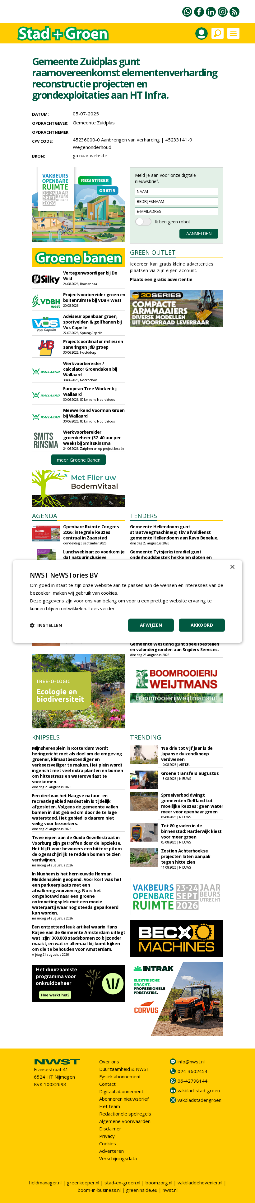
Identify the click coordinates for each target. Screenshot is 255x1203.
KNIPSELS (46, 737)
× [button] (232, 567)
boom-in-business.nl (99, 1190)
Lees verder (101, 608)
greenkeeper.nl (83, 1182)
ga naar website (90, 155)
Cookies (107, 1143)
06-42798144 (192, 1081)
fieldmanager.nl (45, 1182)
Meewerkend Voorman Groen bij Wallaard (94, 413)
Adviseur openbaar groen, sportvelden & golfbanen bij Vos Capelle (92, 321)
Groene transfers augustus (190, 773)
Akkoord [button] (202, 625)
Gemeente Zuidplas (94, 122)
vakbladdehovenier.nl (200, 1182)
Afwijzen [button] (151, 625)
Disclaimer (110, 1128)
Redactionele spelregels (125, 1114)
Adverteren (111, 1151)
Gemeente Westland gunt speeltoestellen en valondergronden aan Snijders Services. (174, 646)
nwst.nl (170, 1190)
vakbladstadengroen (199, 1100)
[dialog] (127, 601)
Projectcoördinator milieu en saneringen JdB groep (93, 344)
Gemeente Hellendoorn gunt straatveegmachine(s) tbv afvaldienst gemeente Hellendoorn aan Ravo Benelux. (174, 532)
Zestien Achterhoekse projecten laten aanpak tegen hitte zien (186, 856)
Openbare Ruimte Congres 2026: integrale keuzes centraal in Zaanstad (91, 532)
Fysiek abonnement (120, 1076)
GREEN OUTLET (153, 252)
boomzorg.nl (159, 1182)
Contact (107, 1084)
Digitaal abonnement (121, 1091)
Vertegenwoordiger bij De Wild (90, 275)
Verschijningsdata (118, 1158)
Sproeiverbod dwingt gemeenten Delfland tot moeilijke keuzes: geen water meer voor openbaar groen (192, 803)
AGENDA (44, 516)
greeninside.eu (141, 1190)
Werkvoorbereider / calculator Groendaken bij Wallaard (90, 369)
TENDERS (143, 516)
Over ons (109, 1061)
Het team (109, 1106)
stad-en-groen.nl (122, 1182)
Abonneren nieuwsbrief (124, 1099)
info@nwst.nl (191, 1061)
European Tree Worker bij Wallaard (90, 391)
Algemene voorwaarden (125, 1121)
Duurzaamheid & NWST (124, 1069)
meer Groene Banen (78, 460)
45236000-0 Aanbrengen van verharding (116, 139)
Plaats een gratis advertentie (161, 279)
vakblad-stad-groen (199, 1090)
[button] (46, 625)
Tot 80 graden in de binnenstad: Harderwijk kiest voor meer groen (191, 831)
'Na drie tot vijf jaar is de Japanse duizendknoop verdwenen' (187, 753)
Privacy (107, 1136)
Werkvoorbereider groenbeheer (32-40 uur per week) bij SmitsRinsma (92, 437)
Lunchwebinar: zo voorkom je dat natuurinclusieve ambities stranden (94, 557)
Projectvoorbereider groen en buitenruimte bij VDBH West (94, 297)
